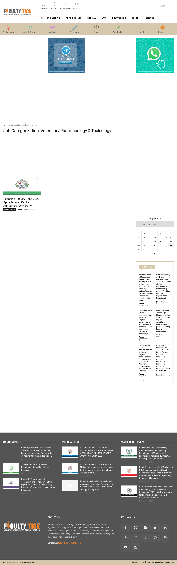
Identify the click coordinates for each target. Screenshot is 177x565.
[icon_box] (43, 7)
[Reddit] (135, 538)
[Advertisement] (22, 79)
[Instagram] (165, 538)
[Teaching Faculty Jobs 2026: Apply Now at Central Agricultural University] (22, 186)
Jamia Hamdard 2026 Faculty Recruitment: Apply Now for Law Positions (35, 467)
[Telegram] (145, 528)
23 (139, 245)
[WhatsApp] (155, 538)
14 (165, 237)
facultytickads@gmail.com (69, 542)
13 (160, 237)
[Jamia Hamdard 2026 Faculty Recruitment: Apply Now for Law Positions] (11, 468)
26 (155, 245)
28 (165, 245)
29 (171, 245)
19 (155, 241)
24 (144, 245)
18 (149, 241)
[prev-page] (140, 380)
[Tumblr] (145, 538)
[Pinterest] (125, 538)
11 (149, 237)
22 (171, 241)
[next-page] (145, 380)
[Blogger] (155, 528)
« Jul (154, 253)
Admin (19, 209)
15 (171, 237)
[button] (159, 6)
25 (149, 245)
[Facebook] (125, 528)
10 (144, 237)
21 (165, 241)
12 (155, 237)
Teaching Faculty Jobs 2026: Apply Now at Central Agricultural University (21, 202)
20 (160, 241)
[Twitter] (135, 528)
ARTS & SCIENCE (9, 209)
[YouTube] (125, 547)
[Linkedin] (165, 528)
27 (160, 245)
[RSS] (135, 547)
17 (144, 241)
